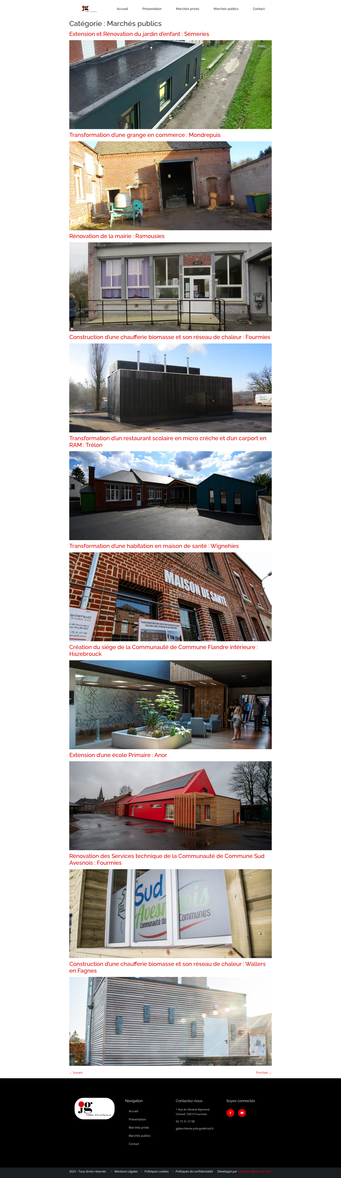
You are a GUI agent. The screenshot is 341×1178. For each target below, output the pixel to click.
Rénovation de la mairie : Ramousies (117, 236)
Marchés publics (226, 9)
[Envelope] (242, 1113)
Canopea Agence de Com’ (255, 1171)
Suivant (76, 1073)
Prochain (264, 1073)
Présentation (152, 9)
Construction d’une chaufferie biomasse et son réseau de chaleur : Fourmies (169, 337)
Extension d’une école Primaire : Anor (118, 755)
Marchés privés (187, 9)
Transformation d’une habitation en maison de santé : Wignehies (154, 546)
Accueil (122, 9)
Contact (259, 9)
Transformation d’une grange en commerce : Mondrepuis (145, 135)
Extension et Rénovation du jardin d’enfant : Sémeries (139, 34)
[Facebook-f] (230, 1113)
